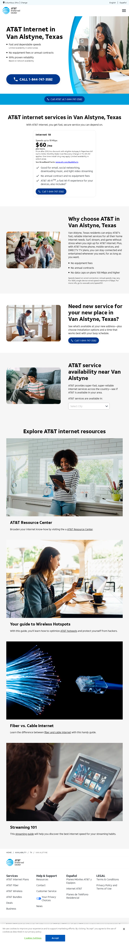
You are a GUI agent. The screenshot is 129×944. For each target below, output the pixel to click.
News (39, 906)
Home (9, 852)
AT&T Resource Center (80, 529)
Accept (55, 938)
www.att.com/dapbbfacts (67, 162)
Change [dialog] (24, 2)
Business (11, 908)
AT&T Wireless (14, 891)
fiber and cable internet (57, 732)
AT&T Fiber (12, 885)
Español (123, 2)
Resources (42, 879)
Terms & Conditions (107, 879)
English (112, 2)
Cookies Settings (33, 938)
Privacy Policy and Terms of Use (106, 886)
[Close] (124, 929)
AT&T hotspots (68, 630)
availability (20, 852)
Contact (40, 885)
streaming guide (24, 833)
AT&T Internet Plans (17, 879)
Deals (9, 902)
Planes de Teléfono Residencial (77, 896)
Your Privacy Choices (49, 898)
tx (31, 852)
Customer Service (46, 891)
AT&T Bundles (14, 896)
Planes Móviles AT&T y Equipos (79, 881)
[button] (106, 406)
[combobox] (85, 406)
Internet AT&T (74, 888)
